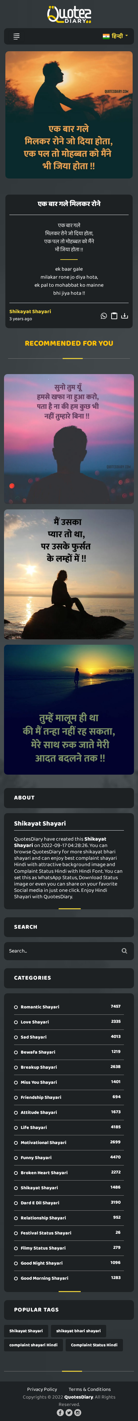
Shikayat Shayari (30, 311)
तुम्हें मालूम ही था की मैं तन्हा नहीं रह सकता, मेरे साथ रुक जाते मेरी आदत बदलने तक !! (69, 710)
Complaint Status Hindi (94, 1345)
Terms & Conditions (90, 1390)
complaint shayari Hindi (33, 1345)
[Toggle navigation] (16, 36)
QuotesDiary (78, 1397)
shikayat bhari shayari (78, 1331)
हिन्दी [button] (117, 36)
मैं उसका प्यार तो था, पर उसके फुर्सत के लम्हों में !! (69, 574)
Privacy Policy (42, 1390)
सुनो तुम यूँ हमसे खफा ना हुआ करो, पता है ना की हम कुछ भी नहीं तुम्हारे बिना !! (69, 439)
